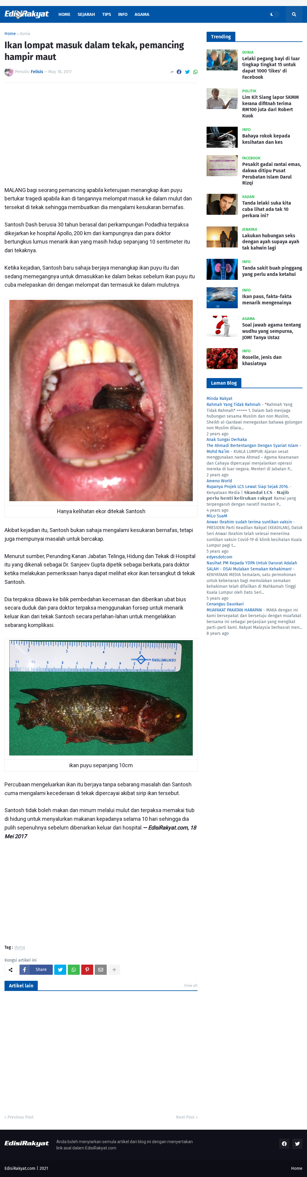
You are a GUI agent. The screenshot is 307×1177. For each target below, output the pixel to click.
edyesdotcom (219, 557)
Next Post (185, 1117)
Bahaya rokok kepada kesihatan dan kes (266, 139)
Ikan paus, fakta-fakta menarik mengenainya (267, 300)
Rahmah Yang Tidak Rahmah (234, 404)
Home (10, 34)
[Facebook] (179, 72)
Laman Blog (224, 383)
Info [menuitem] (122, 14)
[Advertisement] (101, 132)
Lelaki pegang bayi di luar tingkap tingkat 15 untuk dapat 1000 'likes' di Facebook (271, 68)
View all (191, 985)
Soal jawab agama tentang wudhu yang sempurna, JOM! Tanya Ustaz (271, 331)
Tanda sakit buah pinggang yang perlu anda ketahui (272, 271)
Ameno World (219, 481)
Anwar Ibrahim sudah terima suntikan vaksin (249, 522)
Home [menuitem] (64, 14)
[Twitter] (187, 72)
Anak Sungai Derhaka (227, 439)
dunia (24, 34)
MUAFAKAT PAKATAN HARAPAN (234, 610)
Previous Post (20, 1117)
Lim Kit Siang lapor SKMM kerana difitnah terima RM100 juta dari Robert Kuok (270, 106)
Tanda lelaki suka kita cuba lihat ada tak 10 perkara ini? (266, 209)
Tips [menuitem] (106, 14)
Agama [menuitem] (142, 14)
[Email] (101, 970)
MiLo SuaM (217, 516)
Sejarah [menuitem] (86, 14)
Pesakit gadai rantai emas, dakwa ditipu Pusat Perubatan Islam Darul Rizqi (271, 173)
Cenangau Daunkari (225, 604)
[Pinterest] (87, 970)
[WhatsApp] (195, 72)
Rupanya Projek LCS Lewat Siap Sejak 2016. (247, 486)
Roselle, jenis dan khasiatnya (262, 360)
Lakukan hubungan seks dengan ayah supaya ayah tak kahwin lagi (270, 242)
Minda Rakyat (219, 398)
